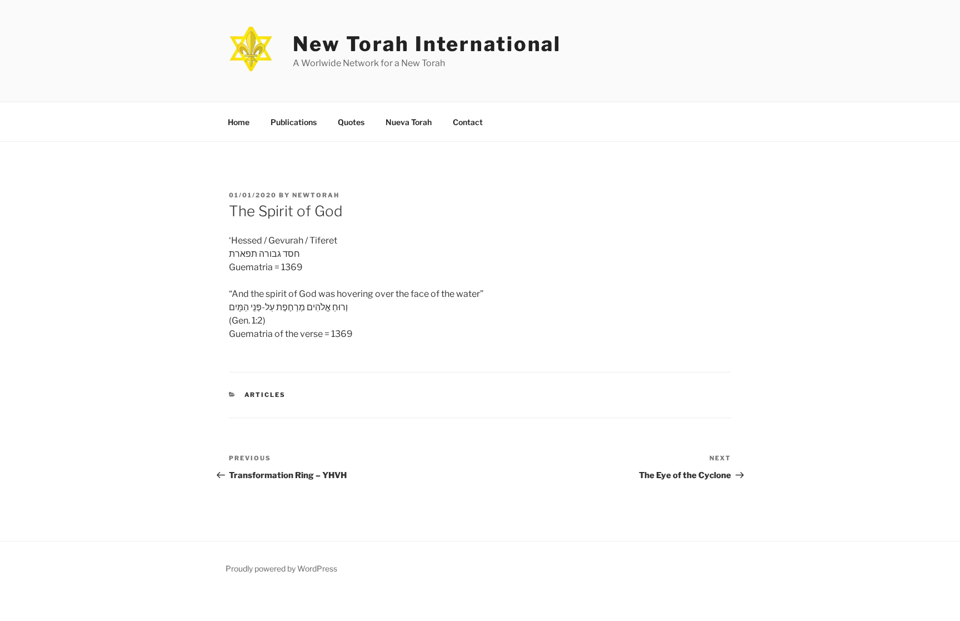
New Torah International (427, 44)
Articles (265, 395)
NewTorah (315, 195)
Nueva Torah (409, 122)
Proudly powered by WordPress (281, 568)
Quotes (351, 122)
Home (238, 122)
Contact (468, 122)
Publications (294, 122)
